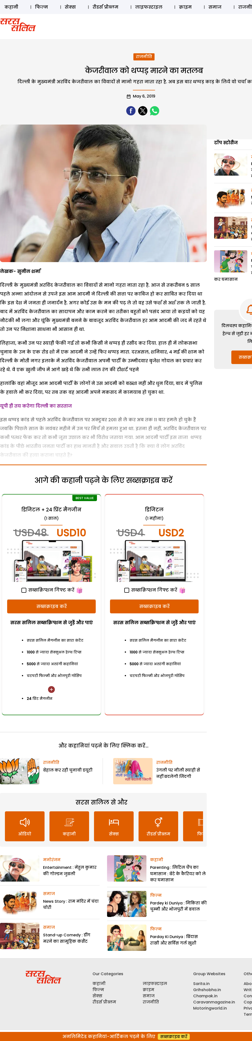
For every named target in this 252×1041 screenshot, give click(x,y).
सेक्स (70, 7)
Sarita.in (201, 983)
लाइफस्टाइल (148, 7)
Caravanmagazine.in (214, 1002)
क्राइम (185, 7)
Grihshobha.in (207, 990)
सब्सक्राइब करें (51, 606)
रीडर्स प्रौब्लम (105, 7)
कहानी (11, 7)
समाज (214, 7)
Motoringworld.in (210, 1008)
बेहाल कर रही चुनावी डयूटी (68, 770)
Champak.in (205, 996)
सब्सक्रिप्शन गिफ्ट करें (50, 590)
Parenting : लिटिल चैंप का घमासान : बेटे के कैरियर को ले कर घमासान (178, 874)
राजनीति (144, 56)
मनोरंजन (52, 860)
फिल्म (41, 7)
